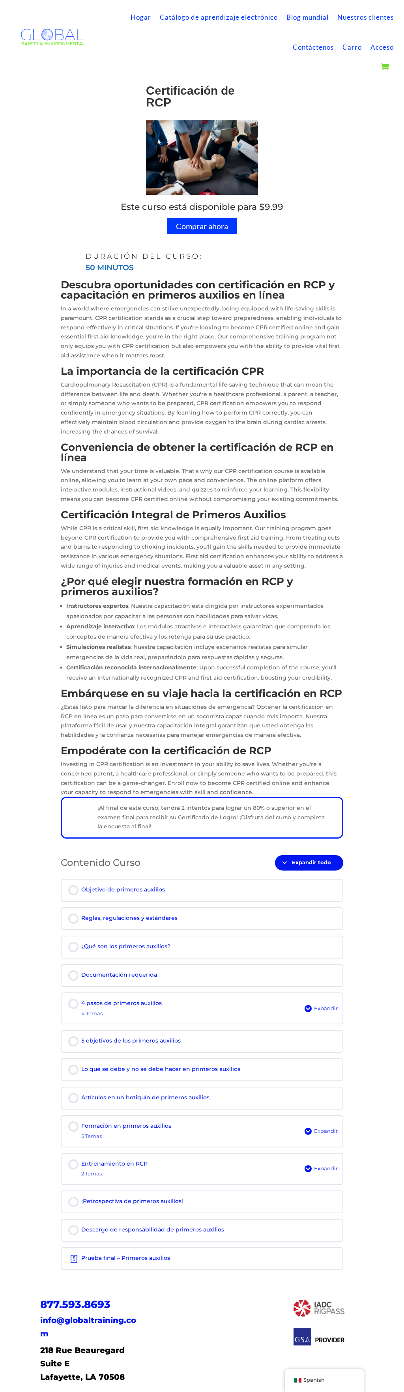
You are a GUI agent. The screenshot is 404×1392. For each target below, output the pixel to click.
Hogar (141, 17)
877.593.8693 (75, 1304)
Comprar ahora (202, 226)
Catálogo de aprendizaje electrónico (219, 17)
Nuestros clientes (365, 17)
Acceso (382, 47)
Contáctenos (313, 47)
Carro (352, 47)
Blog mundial (307, 17)
